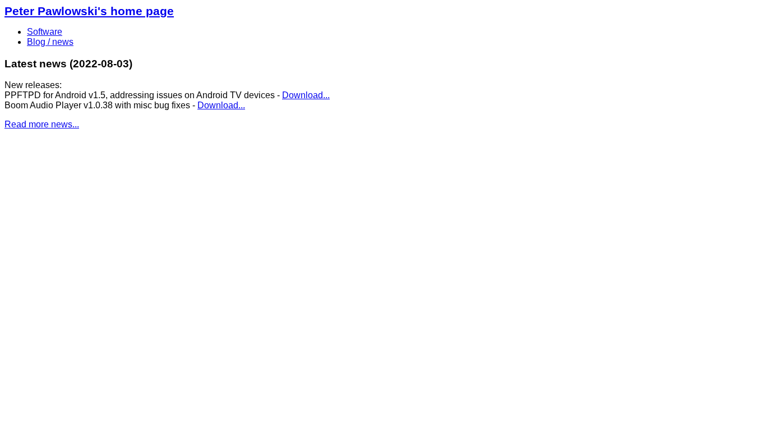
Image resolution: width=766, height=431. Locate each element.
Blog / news (50, 42)
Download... (306, 95)
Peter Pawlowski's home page (89, 10)
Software (44, 31)
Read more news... (41, 124)
